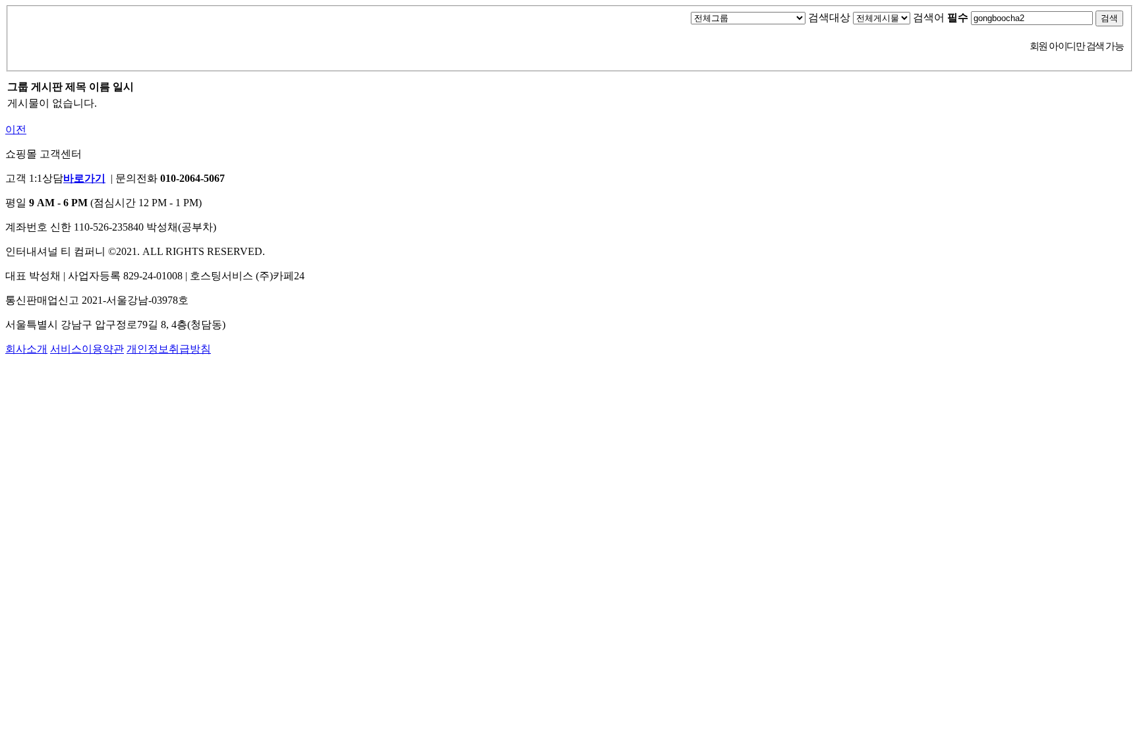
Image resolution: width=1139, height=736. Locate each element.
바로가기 (84, 178)
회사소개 (26, 348)
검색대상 (829, 17)
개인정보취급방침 (169, 348)
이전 (15, 129)
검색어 (940, 17)
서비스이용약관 (87, 348)
